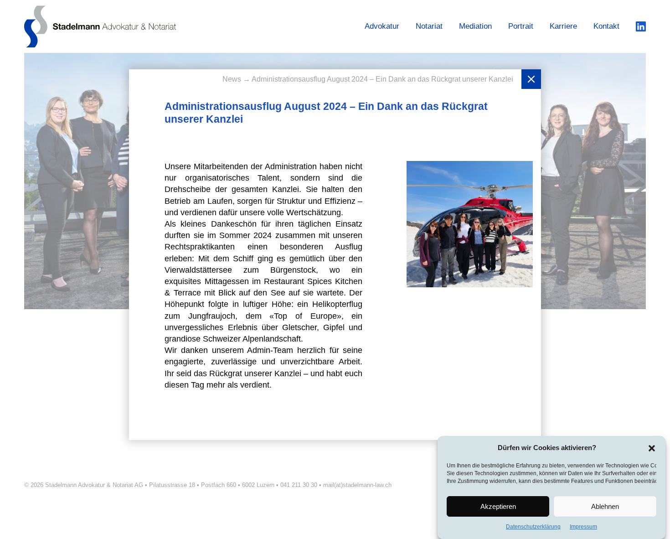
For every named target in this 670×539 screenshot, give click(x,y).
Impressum (583, 526)
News (232, 79)
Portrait (520, 26)
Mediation (475, 26)
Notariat (429, 26)
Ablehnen (605, 506)
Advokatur (382, 26)
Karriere (563, 26)
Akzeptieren (498, 506)
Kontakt (606, 26)
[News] (531, 79)
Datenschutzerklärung (533, 526)
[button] (651, 447)
